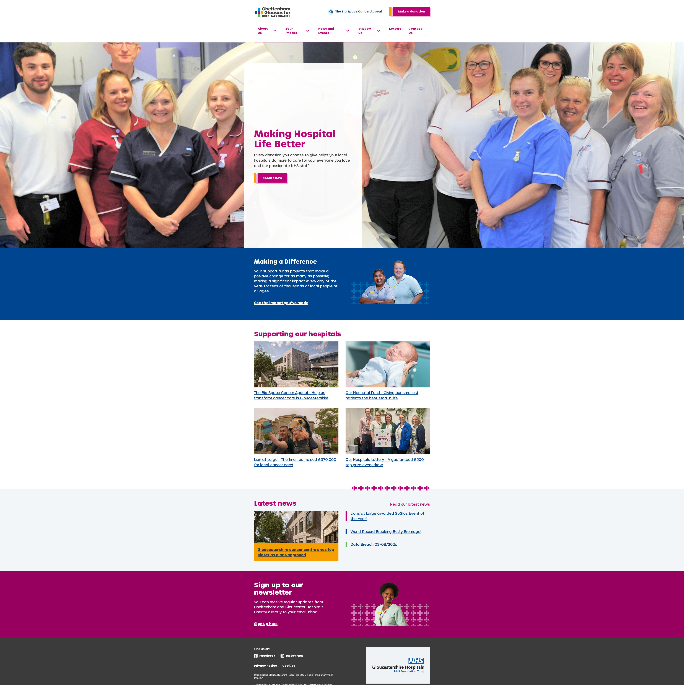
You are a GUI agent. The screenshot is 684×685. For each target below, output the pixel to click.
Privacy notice (265, 665)
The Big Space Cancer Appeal (358, 11)
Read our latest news (410, 504)
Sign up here (266, 624)
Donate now (272, 178)
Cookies (288, 665)
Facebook (267, 655)
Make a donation (411, 11)
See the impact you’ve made (281, 303)
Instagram (294, 655)
